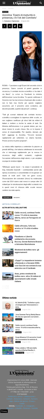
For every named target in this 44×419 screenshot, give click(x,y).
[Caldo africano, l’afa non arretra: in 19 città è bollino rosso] (8, 228)
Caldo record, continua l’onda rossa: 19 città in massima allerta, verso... (27, 327)
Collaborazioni (29, 396)
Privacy (31, 401)
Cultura (18, 342)
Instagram (30, 406)
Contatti (10, 399)
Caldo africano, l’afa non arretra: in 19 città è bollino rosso (26, 228)
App (11, 401)
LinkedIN (18, 408)
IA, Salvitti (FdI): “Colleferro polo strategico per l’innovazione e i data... (27, 305)
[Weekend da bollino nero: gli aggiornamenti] (8, 252)
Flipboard (10, 408)
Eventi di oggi (19, 352)
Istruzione (17, 197)
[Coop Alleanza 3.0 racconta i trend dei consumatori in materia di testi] (8, 340)
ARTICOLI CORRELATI (11, 204)
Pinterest (26, 408)
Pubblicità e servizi (15, 396)
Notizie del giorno (21, 401)
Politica (18, 309)
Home (4, 8)
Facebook (19, 406)
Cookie (22, 403)
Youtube (34, 408)
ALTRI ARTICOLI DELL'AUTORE (14, 208)
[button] (41, 3)
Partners (34, 399)
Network (26, 399)
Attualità (11, 8)
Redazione (18, 399)
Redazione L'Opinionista (11, 21)
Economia (18, 319)
